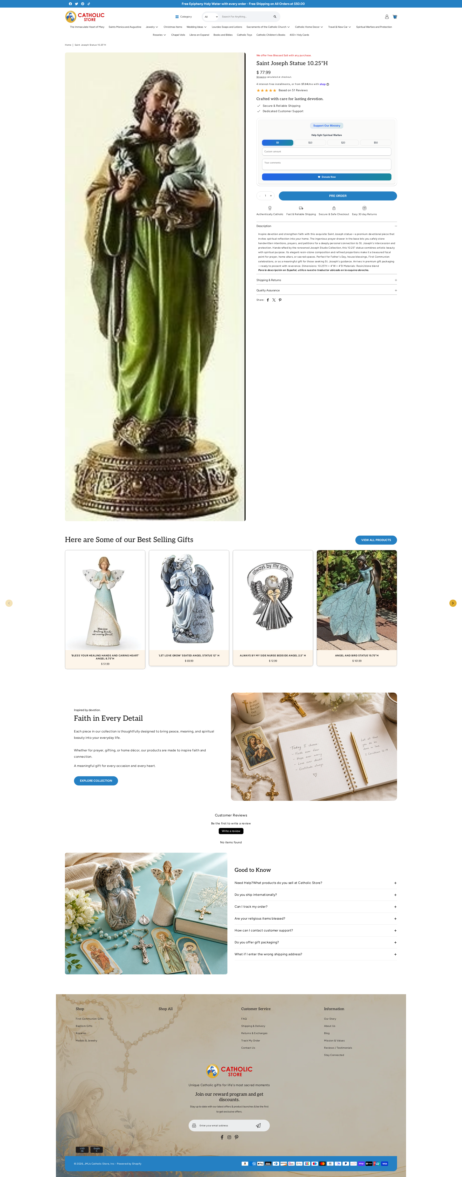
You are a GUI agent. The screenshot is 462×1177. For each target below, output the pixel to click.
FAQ (244, 1018)
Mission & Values (334, 1040)
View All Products (376, 540)
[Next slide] (453, 603)
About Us (329, 1026)
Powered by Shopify (129, 1163)
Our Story (330, 1018)
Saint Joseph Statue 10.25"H (90, 45)
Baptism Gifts (84, 1026)
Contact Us (248, 1047)
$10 (310, 142)
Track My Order (250, 1040)
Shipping (261, 77)
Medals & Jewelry (86, 1040)
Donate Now (329, 177)
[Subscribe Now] (258, 1126)
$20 (343, 142)
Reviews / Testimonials (338, 1047)
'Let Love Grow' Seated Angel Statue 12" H (189, 604)
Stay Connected (334, 1055)
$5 (277, 142)
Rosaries (81, 1033)
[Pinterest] (236, 1137)
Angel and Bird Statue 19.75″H (357, 604)
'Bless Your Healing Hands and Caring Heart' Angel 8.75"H (105, 605)
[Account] (387, 17)
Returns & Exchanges (254, 1033)
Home (68, 45)
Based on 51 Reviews (293, 90)
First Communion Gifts (90, 1018)
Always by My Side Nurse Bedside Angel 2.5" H (273, 604)
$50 (376, 142)
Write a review (231, 831)
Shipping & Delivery (253, 1026)
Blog (327, 1033)
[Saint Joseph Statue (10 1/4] (155, 286)
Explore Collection (96, 780)
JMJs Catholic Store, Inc (99, 1163)
